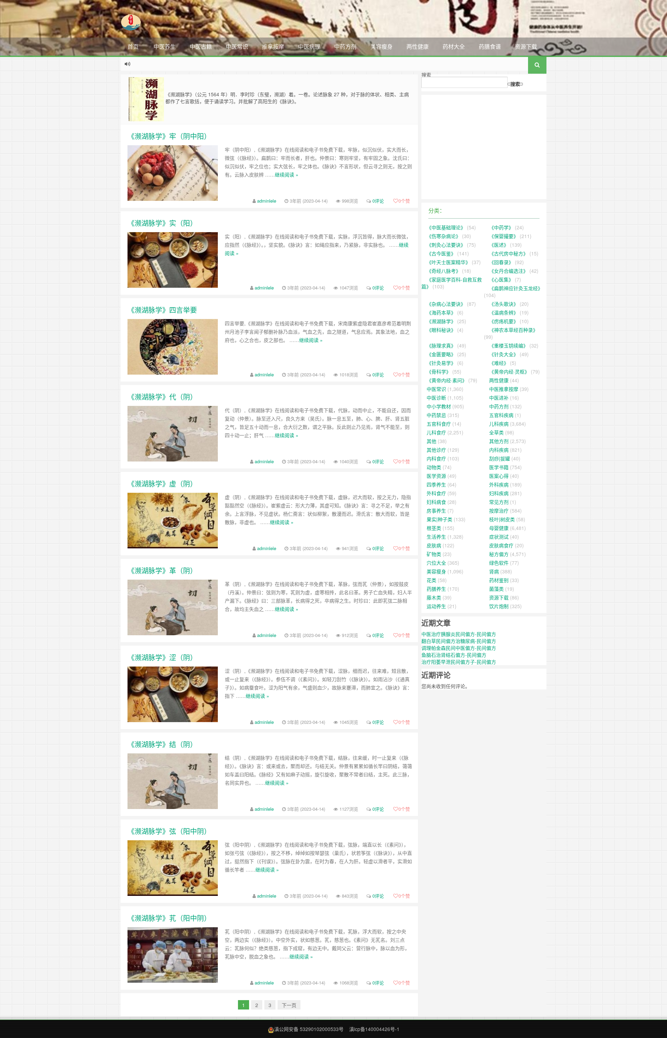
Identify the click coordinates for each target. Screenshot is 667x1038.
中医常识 (237, 46)
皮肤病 (434, 545)
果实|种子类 (439, 519)
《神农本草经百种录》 (513, 329)
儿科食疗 (436, 432)
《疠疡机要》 (503, 321)
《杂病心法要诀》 (446, 303)
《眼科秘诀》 (441, 329)
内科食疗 (436, 458)
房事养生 (436, 510)
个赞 (404, 200)
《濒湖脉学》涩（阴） (162, 657)
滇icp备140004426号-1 (374, 1028)
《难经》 (499, 362)
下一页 (289, 1005)
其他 (431, 441)
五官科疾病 (501, 414)
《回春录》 (501, 262)
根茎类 (434, 527)
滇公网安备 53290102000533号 (309, 1028)
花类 (431, 580)
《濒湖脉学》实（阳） (162, 223)
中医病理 (309, 46)
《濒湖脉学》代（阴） (162, 397)
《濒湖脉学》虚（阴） (162, 484)
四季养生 (436, 484)
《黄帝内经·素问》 (447, 380)
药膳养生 (436, 588)
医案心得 (499, 475)
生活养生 (436, 536)
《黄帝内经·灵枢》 (509, 371)
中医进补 (499, 397)
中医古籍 (201, 46)
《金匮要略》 (441, 354)
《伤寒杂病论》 (444, 235)
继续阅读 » (286, 174)
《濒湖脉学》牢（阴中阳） (169, 136)
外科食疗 (436, 493)
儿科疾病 (499, 423)
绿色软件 (499, 562)
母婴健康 (499, 527)
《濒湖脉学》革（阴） (162, 570)
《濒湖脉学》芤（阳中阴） (169, 918)
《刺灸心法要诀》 (446, 244)
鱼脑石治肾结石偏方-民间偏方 (453, 654)
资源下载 (526, 46)
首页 (133, 46)
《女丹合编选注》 (508, 270)
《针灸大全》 (503, 354)
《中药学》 (501, 227)
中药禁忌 (436, 414)
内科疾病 (499, 449)
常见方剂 (499, 501)
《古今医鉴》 (441, 253)
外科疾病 (499, 484)
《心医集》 (501, 279)
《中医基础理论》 (446, 227)
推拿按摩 (273, 46)
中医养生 (165, 46)
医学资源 (436, 475)
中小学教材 (439, 406)
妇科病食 (436, 501)
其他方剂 (499, 441)
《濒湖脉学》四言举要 (162, 310)
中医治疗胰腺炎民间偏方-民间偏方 (458, 633)
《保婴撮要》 (503, 235)
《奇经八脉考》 (444, 270)
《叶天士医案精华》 (448, 262)
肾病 (494, 571)
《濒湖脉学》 (441, 321)
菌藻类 (496, 588)
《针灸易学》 (441, 362)
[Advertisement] (483, 147)
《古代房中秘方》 (508, 253)
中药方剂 (345, 46)
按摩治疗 (499, 510)
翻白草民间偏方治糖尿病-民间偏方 (458, 640)
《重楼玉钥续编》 (508, 345)
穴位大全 (436, 562)
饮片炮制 (499, 606)
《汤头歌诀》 (503, 303)
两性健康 (417, 46)
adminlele (266, 200)
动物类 (434, 467)
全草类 (496, 432)
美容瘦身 (381, 46)
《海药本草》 (441, 312)
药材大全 (454, 46)
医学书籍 (499, 467)
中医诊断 (436, 397)
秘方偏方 (499, 553)
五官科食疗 (439, 423)
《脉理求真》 (441, 345)
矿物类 (434, 553)
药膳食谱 (490, 46)
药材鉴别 (499, 580)
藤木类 (434, 597)
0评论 (378, 200)
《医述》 (499, 244)
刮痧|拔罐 (499, 458)
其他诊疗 (436, 449)
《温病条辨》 (503, 312)
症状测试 (499, 536)
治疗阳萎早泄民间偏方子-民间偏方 (458, 661)
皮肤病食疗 (501, 545)
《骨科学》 (439, 371)
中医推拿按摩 (503, 388)
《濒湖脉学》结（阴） (162, 744)
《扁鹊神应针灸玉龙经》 (516, 288)
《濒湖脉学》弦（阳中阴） (169, 831)
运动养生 (436, 606)
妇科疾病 (499, 493)
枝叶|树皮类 (502, 519)
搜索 (426, 74)
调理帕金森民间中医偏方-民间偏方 (458, 647)
